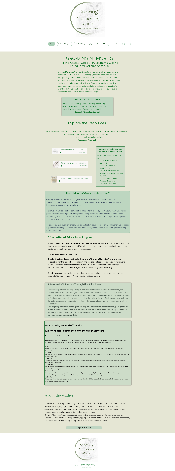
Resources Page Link (87, 140)
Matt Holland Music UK (110, 211)
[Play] (62, 166)
